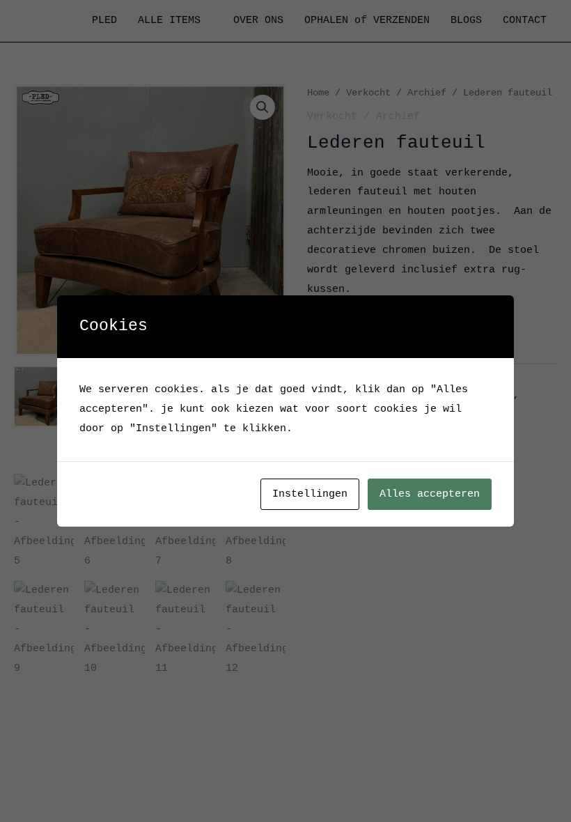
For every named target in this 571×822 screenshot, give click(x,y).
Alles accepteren (430, 494)
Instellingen (309, 494)
